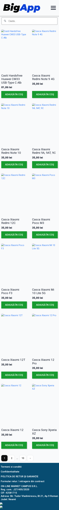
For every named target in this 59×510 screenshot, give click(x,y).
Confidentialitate (10, 471)
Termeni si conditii (11, 466)
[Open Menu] (53, 7)
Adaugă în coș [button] (14, 94)
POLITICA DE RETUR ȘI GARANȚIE (19, 476)
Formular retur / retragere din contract (22, 481)
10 (23, 458)
